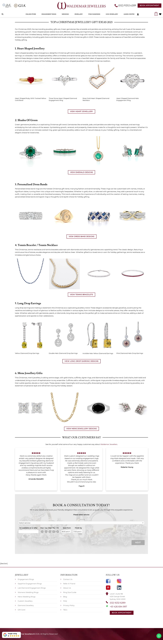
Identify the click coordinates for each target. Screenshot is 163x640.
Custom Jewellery (25, 601)
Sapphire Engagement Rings (30, 584)
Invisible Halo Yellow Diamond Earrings (98, 353)
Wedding (65, 14)
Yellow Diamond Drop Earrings (27, 353)
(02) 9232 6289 (117, 602)
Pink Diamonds (94, 14)
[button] (138, 14)
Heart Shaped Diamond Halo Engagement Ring (127, 99)
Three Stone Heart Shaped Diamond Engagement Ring (63, 99)
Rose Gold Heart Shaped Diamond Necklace (96, 99)
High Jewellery (112, 14)
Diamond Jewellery (26, 605)
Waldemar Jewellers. (109, 444)
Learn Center (129, 14)
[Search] (2, 14)
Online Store (31, 14)
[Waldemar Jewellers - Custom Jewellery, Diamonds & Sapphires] (81, 5)
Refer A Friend (69, 584)
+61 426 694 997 (118, 606)
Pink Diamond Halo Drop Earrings (129, 353)
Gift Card (21, 610)
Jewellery (79, 14)
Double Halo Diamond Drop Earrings (63, 353)
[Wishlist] (160, 14)
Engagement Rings (49, 14)
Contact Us (67, 579)
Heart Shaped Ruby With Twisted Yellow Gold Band (30, 99)
